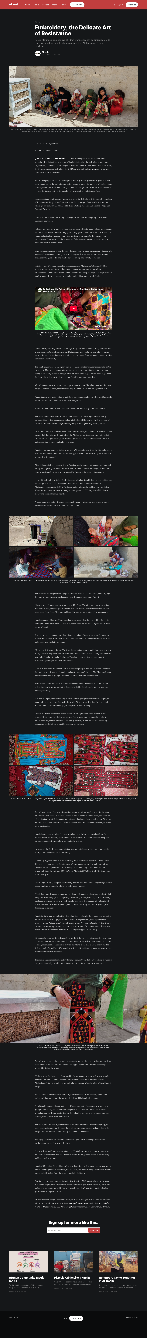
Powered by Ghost (131, 1317)
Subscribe (132, 5)
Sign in (120, 5)
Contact (45, 5)
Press (54, 5)
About (36, 5)
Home (27, 5)
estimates (96, 168)
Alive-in (14, 4)
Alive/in (45, 52)
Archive (63, 5)
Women (38, 22)
